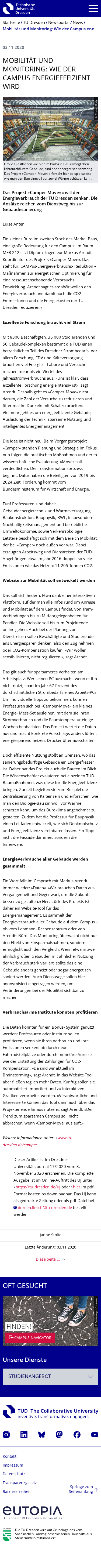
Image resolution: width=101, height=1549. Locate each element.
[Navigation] (93, 8)
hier (76, 1187)
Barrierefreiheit (17, 1492)
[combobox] (50, 1377)
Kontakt (9, 1457)
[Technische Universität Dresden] (19, 8)
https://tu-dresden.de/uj (38, 1187)
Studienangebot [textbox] (29, 1376)
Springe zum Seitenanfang (81, 1489)
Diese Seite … (48, 1259)
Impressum (13, 1465)
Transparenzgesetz (20, 1483)
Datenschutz (14, 1474)
